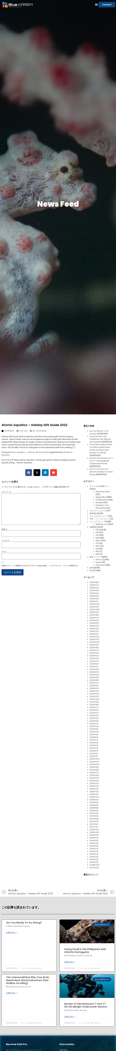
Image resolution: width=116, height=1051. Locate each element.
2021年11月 (94, 729)
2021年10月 (94, 732)
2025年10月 (95, 609)
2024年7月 (94, 650)
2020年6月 (94, 775)
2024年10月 (95, 642)
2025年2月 (94, 631)
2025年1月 (94, 634)
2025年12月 (94, 604)
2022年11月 (94, 696)
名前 (4, 529)
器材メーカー (95, 557)
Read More (6, 460)
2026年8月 (94, 582)
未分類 (92, 570)
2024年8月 (94, 647)
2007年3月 (94, 867)
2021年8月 (94, 737)
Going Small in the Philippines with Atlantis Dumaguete (100, 439)
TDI (97, 543)
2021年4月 (94, 748)
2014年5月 (94, 854)
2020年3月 (94, 783)
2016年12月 (94, 829)
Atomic (99, 559)
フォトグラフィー (97, 521)
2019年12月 (94, 791)
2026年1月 (94, 601)
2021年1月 (94, 756)
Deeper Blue (101, 497)
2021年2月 (94, 753)
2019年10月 (94, 797)
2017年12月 (94, 813)
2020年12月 (94, 759)
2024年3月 (94, 661)
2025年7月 (94, 617)
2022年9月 (94, 702)
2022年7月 (94, 707)
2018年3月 (94, 810)
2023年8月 (94, 680)
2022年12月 (94, 693)
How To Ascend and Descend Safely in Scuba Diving (101, 472)
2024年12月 (94, 636)
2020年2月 (94, 786)
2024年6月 (94, 653)
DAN (91, 567)
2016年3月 (94, 840)
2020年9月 (94, 767)
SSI (97, 535)
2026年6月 (94, 587)
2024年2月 (94, 664)
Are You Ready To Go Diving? (24, 922)
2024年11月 (94, 639)
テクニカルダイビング (99, 516)
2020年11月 (94, 761)
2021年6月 (94, 742)
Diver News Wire (103, 491)
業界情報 (93, 513)
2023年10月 (94, 674)
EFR (97, 532)
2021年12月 (94, 726)
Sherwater (100, 565)
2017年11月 (94, 816)
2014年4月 (94, 857)
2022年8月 (94, 704)
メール (5, 540)
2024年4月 (94, 658)
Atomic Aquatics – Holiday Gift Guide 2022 (29, 452)
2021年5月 (94, 745)
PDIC (98, 546)
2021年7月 (94, 740)
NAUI (98, 538)
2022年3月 (94, 718)
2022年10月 (94, 699)
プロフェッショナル (98, 510)
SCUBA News (101, 499)
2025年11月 (94, 607)
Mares (98, 562)
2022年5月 (94, 712)
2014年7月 (94, 848)
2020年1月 (94, 789)
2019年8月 (94, 799)
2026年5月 (94, 590)
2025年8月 (94, 615)
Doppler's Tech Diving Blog (102, 506)
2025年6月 (94, 620)
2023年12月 (94, 669)
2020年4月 (94, 780)
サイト (4, 552)
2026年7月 (94, 585)
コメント (6, 492)
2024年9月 (94, 645)
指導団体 (93, 527)
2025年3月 (94, 628)
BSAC (98, 540)
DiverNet (99, 502)
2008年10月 (95, 865)
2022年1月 (94, 723)
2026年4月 (94, 593)
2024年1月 (94, 666)
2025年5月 (94, 623)
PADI (97, 529)
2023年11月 (94, 672)
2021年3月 (94, 751)
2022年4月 (94, 715)
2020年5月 (94, 778)
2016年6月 (94, 837)
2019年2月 (94, 805)
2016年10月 (94, 832)
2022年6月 (94, 710)
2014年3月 (94, 859)
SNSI (98, 554)
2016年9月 (94, 835)
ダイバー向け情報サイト (100, 486)
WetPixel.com (102, 524)
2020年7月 (94, 772)
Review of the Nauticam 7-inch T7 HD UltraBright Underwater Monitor (102, 461)
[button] (96, 4)
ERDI (97, 551)
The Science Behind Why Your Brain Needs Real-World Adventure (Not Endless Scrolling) (101, 448)
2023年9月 (94, 677)
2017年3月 (94, 824)
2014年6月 (94, 851)
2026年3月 (94, 596)
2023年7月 (94, 683)
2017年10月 (94, 818)
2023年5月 (94, 688)
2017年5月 (94, 821)
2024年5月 (94, 655)
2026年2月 (94, 598)
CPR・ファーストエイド (100, 518)
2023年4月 (94, 691)
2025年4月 (94, 626)
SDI (97, 548)
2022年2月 (94, 721)
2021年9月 (94, 734)
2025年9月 (94, 612)
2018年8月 (94, 808)
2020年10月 (95, 764)
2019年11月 (94, 794)
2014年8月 (94, 846)
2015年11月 (94, 843)
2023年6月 (94, 685)
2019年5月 (94, 802)
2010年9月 (94, 862)
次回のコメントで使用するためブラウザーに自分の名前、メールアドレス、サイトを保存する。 (40, 566)
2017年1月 (94, 827)
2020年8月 (94, 770)
